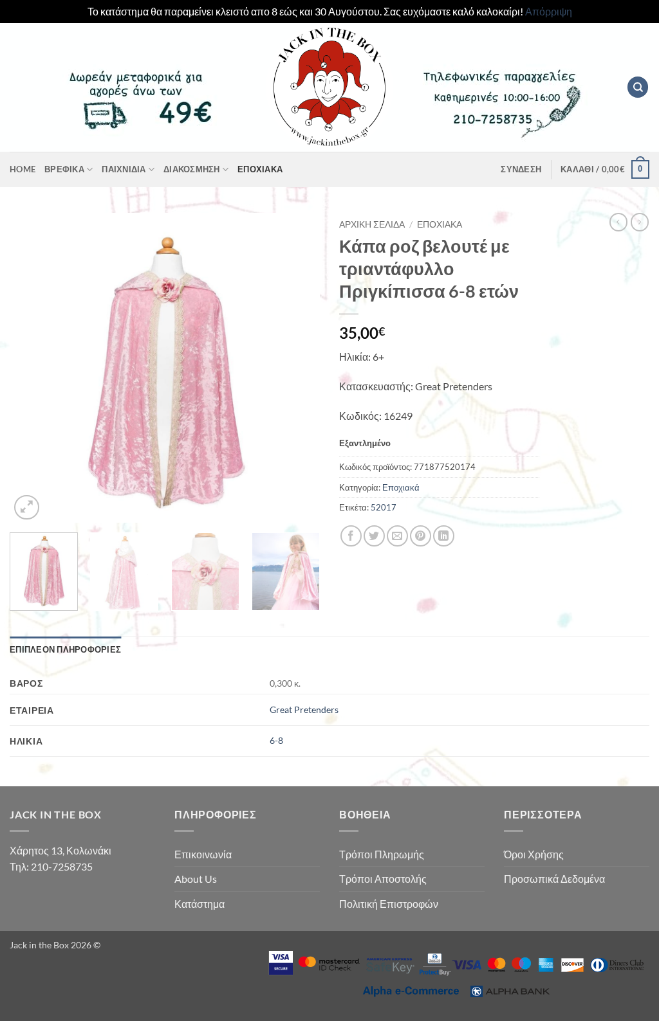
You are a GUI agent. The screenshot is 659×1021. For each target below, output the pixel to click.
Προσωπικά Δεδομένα (554, 878)
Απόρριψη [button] (548, 11)
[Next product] (618, 222)
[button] (521, 169)
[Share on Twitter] (374, 536)
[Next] (297, 368)
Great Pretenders (304, 709)
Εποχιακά (260, 169)
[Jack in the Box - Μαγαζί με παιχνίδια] (329, 87)
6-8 (276, 740)
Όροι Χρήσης (534, 854)
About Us (195, 878)
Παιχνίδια (123, 169)
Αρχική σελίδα (372, 224)
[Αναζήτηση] (637, 87)
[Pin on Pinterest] (420, 536)
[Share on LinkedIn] (443, 536)
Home (22, 169)
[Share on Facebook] (351, 536)
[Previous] (32, 368)
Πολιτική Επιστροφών (388, 904)
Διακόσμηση (191, 169)
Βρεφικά (64, 169)
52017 (383, 507)
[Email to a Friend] (397, 536)
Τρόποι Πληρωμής (381, 854)
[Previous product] (640, 222)
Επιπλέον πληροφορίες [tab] (65, 649)
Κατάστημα (199, 904)
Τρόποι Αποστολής (383, 878)
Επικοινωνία (203, 854)
